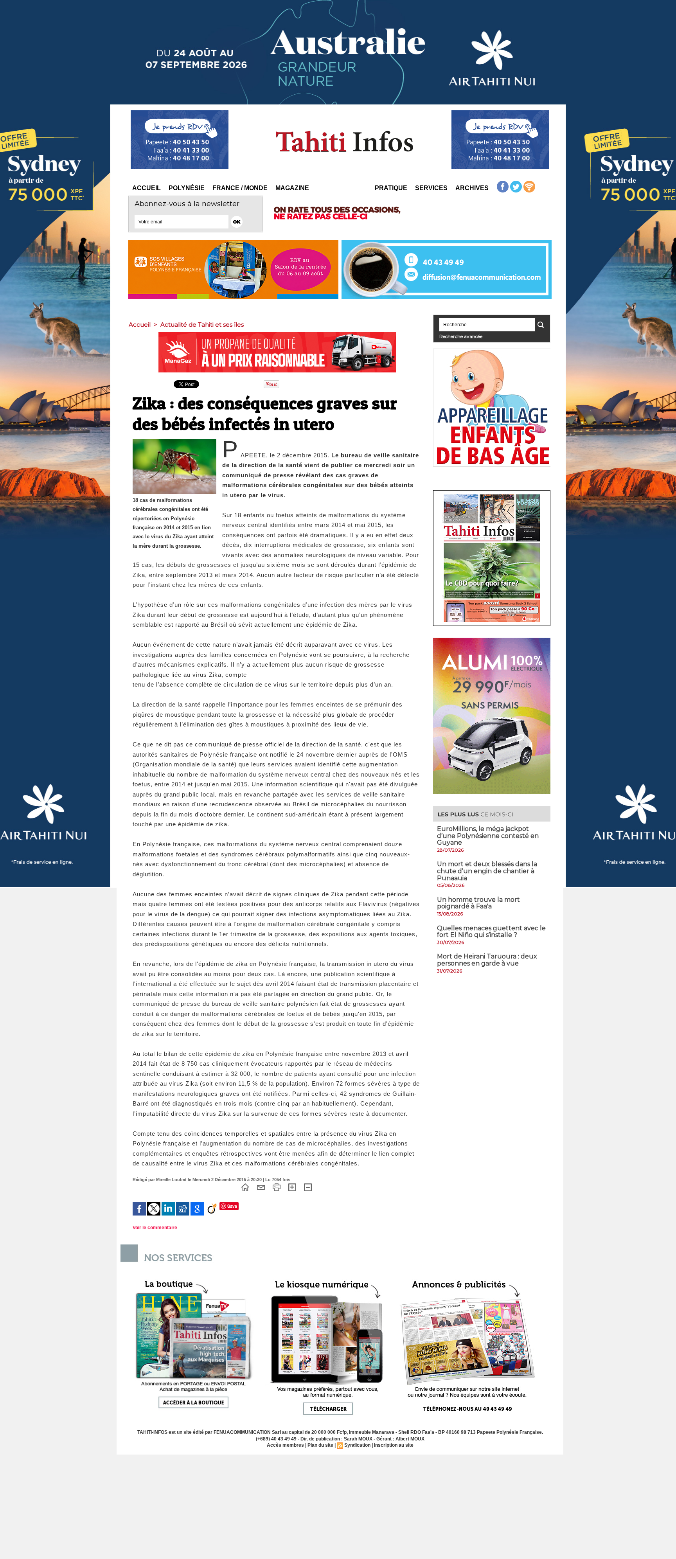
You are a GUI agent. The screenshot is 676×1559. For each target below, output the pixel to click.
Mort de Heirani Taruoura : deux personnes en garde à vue (487, 960)
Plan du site (320, 1445)
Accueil (146, 188)
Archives (472, 188)
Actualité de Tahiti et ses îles (202, 324)
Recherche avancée (460, 336)
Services (431, 188)
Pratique (391, 188)
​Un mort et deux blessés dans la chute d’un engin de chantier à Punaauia (487, 870)
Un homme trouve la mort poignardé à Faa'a (478, 903)
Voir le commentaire (155, 1227)
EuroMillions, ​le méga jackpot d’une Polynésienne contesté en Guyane (488, 835)
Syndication (357, 1445)
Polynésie (187, 188)
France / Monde (240, 188)
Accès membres (285, 1445)
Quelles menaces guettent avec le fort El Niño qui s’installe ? (491, 931)
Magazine (292, 188)
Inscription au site (394, 1445)
